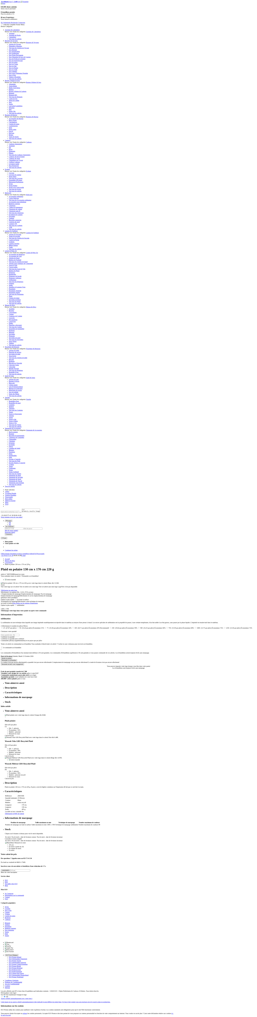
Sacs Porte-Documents (16, 55)
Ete (10, 147)
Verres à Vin (13, 423)
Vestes (11, 470)
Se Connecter (10, 526)
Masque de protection (15, 388)
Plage (10, 296)
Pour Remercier (14, 166)
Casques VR (13, 224)
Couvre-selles (13, 267)
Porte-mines (12, 176)
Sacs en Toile (13, 70)
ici (172, 1013)
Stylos (11, 184)
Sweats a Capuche (14, 459)
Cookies (7, 986)
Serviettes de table (14, 354)
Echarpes (12, 443)
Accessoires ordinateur (16, 196)
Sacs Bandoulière (14, 51)
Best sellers (8, 499)
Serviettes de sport (14, 338)
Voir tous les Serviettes (16, 339)
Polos (10, 454)
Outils (11, 247)
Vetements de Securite (16, 477)
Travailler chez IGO (11, 884)
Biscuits (11, 359)
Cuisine (11, 314)
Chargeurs (12, 205)
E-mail (23, 555)
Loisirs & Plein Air (11, 251)
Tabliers (11, 343)
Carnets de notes (14, 124)
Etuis (10, 128)
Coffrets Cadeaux (14, 162)
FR (10, 523)
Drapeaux (12, 272)
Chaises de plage (14, 298)
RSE (6, 882)
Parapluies (12, 289)
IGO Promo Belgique (12, 955)
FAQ (6, 504)
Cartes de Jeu (13, 99)
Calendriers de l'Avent (16, 160)
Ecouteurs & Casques (15, 214)
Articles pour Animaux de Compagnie (21, 263)
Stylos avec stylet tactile (16, 187)
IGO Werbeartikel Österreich (18, 959)
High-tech (8, 193)
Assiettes (11, 309)
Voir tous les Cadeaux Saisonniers (19, 155)
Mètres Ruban (13, 245)
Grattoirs (11, 242)
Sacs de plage (13, 62)
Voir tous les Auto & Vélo (17, 269)
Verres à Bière (13, 421)
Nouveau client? (10, 532)
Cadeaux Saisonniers (15, 144)
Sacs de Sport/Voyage (16, 60)
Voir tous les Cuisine (15, 327)
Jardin (11, 285)
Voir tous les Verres (15, 425)
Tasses (11, 412)
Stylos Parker (13, 185)
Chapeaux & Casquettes (16, 437)
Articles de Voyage (15, 44)
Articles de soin (14, 379)
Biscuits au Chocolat (15, 363)
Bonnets (11, 434)
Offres (7, 491)
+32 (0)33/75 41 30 (7, 555)
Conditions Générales (11, 980)
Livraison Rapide (10, 493)
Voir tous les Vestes (15, 474)
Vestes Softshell (14, 472)
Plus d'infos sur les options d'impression (25, 603)
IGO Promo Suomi (15, 961)
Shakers (11, 407)
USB (10, 227)
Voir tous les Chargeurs (16, 213)
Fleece (11, 446)
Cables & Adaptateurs (16, 207)
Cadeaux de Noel (14, 158)
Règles (11, 135)
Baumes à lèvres (14, 381)
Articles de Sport (14, 258)
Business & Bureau (11, 115)
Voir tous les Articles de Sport (18, 262)
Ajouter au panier (6, 658)
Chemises (12, 441)
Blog (6, 502)
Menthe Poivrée (14, 368)
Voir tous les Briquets (15, 97)
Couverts (12, 318)
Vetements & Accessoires (13, 428)
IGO (6, 880)
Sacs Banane (13, 50)
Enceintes (12, 216)
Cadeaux (7, 140)
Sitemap (7, 988)
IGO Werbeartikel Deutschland (19, 975)
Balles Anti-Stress (14, 88)
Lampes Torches (14, 243)
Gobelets (11, 405)
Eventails (12, 445)
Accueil (7, 559)
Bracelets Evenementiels (16, 435)
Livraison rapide (14, 164)
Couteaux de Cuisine (15, 316)
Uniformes (12, 468)
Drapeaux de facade (15, 276)
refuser (25, 1013)
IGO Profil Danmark (15, 971)
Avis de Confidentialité (12, 984)
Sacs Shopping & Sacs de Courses (20, 57)
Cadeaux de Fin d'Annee (17, 157)
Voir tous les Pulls (14, 461)
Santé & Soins (9, 376)
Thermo (11, 416)
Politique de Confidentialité (13, 982)
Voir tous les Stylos (15, 189)
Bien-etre (12, 383)
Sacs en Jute (13, 66)
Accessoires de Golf (15, 256)
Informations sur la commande (14, 895)
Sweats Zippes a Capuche (17, 463)
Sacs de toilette (13, 392)
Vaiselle (7, 397)
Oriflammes (12, 280)
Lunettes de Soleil (14, 448)
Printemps (12, 151)
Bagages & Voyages (11, 41)
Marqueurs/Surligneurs (16, 182)
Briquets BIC (13, 95)
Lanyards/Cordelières (15, 106)
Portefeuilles (13, 455)
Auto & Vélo (13, 265)
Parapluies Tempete (15, 291)
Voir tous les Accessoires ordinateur (20, 200)
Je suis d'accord (6, 1015)
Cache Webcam (14, 198)
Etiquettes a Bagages (15, 46)
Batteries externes (14, 204)
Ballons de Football (15, 260)
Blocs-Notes (13, 120)
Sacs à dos (8, 910)
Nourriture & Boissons (12, 347)
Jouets (11, 104)
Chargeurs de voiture (15, 209)
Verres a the (12, 419)
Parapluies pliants (14, 292)
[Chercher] (20, 512)
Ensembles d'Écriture (15, 180)
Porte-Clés (12, 111)
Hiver (10, 149)
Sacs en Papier (13, 68)
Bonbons (12, 361)
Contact (7, 897)
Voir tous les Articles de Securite (19, 238)
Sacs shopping (9, 930)
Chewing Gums (14, 365)
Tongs (11, 466)
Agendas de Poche (15, 35)
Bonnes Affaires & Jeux (12, 80)
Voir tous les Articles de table (18, 358)
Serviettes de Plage (15, 300)
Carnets (7, 912)
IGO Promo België (15, 966)
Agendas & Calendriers (12, 30)
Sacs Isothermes (14, 53)
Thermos (11, 408)
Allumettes (12, 84)
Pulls (10, 457)
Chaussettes (12, 439)
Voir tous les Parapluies (16, 294)
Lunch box (12, 321)
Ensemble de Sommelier (16, 329)
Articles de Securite (15, 234)
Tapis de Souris (14, 137)
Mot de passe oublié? (11, 530)
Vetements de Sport (15, 479)
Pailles (11, 323)
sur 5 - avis (10, 2)
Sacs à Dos (12, 75)
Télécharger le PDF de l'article (14, 814)
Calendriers (12, 37)
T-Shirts (11, 464)
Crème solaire (13, 385)
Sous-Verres (12, 341)
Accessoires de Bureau (16, 118)
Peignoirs (12, 336)
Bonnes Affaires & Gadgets (17, 91)
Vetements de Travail (15, 481)
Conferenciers (13, 126)
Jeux (10, 102)
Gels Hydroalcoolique (16, 387)
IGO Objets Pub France (16, 973)
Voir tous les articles (15, 39)
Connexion (9, 534)
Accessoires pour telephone (17, 202)
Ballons (11, 89)
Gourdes (7, 909)
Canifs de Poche (14, 240)
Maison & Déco (10, 305)
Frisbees (11, 283)
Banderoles (12, 274)
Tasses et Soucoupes (15, 414)
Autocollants (13, 86)
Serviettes (12, 334)
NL (10, 524)
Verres (11, 417)
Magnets (11, 332)
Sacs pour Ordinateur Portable (18, 73)
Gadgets (11, 218)
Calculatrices (13, 122)
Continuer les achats (11, 550)
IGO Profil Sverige (15, 970)
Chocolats (12, 367)
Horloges (12, 330)
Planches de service (15, 352)
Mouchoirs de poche (15, 390)
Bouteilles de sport (15, 403)
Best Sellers (30, 554)
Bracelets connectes (15, 220)
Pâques (11, 153)
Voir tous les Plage (15, 301)
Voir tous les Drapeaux (16, 282)
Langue (9, 521)
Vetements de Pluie (15, 475)
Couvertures (13, 312)
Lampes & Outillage (11, 231)
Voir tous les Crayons (15, 178)
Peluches (11, 108)
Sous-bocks (12, 356)
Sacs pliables (13, 71)
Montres (11, 450)
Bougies (11, 310)
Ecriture (7, 169)
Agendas (11, 33)
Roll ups (11, 133)
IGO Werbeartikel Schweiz (17, 962)
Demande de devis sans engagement (12, 664)
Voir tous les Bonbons (16, 370)
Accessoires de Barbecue (17, 254)
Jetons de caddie (14, 100)
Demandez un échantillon (9, 660)
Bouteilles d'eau (14, 401)
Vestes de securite (14, 236)
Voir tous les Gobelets (16, 410)
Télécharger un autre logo (9, 590)
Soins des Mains (14, 394)
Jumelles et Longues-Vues (17, 287)
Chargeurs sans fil (14, 211)
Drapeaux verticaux (15, 278)
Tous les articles (10, 486)
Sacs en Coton (13, 64)
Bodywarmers (13, 432)
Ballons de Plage (14, 271)
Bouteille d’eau (13, 372)
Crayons (11, 173)
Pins (10, 109)
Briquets (11, 93)
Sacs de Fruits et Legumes (17, 59)
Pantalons (12, 452)
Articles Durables (10, 495)
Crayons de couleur (15, 175)
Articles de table (14, 350)
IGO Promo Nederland (16, 977)
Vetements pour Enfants (16, 483)
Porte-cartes (12, 129)
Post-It (11, 131)
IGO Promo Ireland (15, 957)
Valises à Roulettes (15, 77)
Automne (12, 146)
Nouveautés (9, 497)
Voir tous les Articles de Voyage (19, 48)
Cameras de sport (14, 222)
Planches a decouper (15, 325)
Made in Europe (10, 501)
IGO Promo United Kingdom (18, 964)
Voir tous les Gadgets (15, 225)
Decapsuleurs (13, 320)
